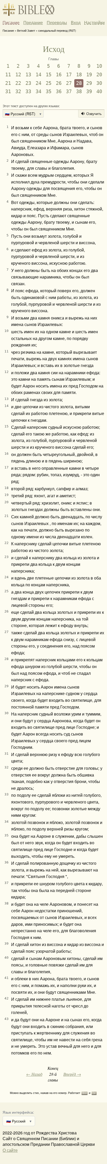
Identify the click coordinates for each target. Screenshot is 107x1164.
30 (99, 83)
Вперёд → (72, 1074)
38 (79, 91)
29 (89, 83)
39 (89, 91)
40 (99, 91)
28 (79, 83)
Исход (53, 48)
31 (8, 91)
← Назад (34, 1074)
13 (28, 75)
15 (48, 75)
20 (99, 75)
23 (28, 83)
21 (8, 83)
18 (79, 75)
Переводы (57, 22)
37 (69, 91)
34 (38, 91)
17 (69, 75)
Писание (11, 22)
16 (59, 75)
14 (38, 75)
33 (28, 91)
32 (18, 91)
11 (8, 75)
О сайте (10, 1150)
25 (48, 83)
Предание (33, 22)
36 (59, 91)
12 (18, 75)
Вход (76, 22)
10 (99, 66)
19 (89, 75)
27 (69, 83)
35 (48, 91)
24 (38, 83)
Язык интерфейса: (18, 1112)
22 (18, 83)
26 (59, 83)
